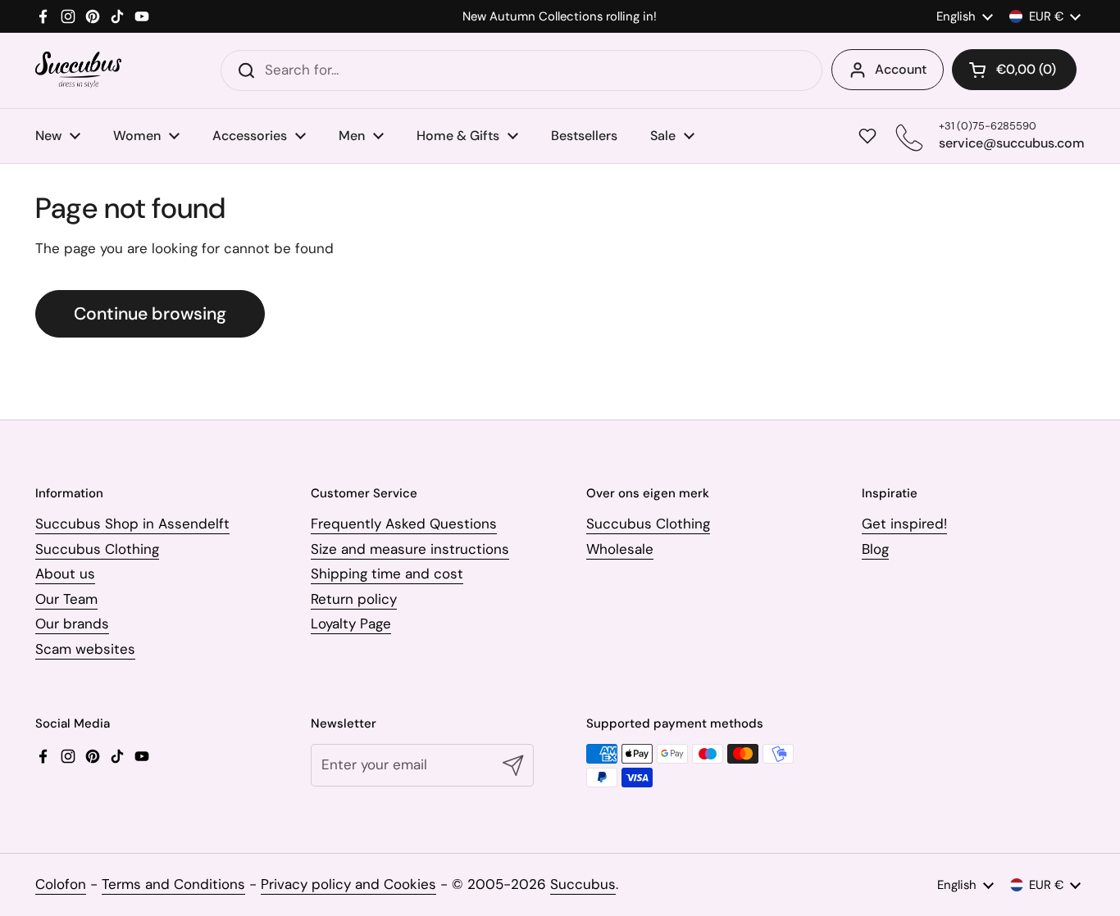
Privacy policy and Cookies (348, 884)
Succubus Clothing (97, 549)
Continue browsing (150, 313)
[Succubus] (78, 70)
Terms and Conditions (173, 884)
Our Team (66, 599)
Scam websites (85, 649)
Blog (875, 549)
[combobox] (521, 70)
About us (65, 574)
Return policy (354, 599)
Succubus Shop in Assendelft (132, 524)
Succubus (583, 884)
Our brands (72, 623)
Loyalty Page (351, 623)
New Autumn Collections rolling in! (559, 17)
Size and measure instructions (410, 549)
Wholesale (619, 549)
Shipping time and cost (387, 574)
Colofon (60, 884)
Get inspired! (904, 524)
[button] (1014, 69)
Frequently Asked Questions (404, 524)
